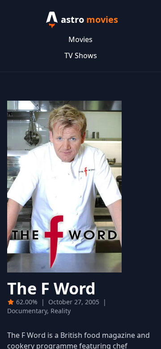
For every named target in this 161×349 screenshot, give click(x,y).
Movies (80, 39)
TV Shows (80, 55)
